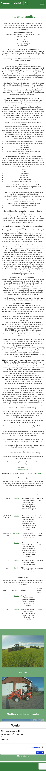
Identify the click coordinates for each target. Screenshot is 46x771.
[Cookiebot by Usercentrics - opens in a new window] (11, 725)
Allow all (40, 753)
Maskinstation (23, 756)
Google (16, 498)
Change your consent (23, 469)
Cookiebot (39, 473)
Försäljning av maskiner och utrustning (23, 714)
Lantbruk (23, 672)
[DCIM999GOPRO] (23, 651)
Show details (35, 747)
